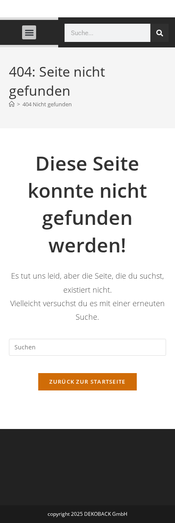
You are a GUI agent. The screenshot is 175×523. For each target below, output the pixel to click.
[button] (29, 32)
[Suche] (159, 33)
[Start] (11, 104)
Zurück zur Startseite (87, 381)
